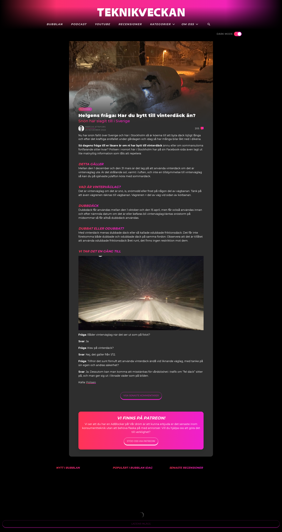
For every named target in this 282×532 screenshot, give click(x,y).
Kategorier (161, 24)
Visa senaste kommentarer (141, 395)
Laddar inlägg (141, 523)
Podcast (79, 24)
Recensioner (130, 24)
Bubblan (55, 24)
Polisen (91, 382)
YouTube (102, 24)
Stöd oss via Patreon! (141, 441)
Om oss (188, 24)
